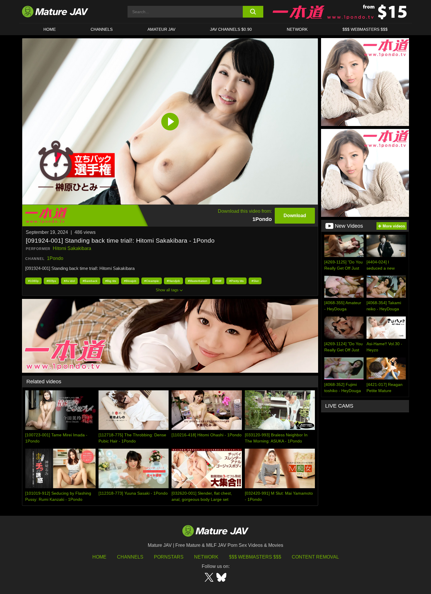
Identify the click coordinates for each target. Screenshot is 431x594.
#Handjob (173, 280)
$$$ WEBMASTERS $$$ (365, 29)
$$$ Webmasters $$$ (255, 556)
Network (297, 29)
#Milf (218, 280)
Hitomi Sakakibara (72, 248)
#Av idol (69, 280)
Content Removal (315, 556)
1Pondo (55, 258)
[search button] (253, 12)
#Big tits (110, 280)
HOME (49, 29)
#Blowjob (130, 280)
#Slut (255, 280)
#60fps (51, 280)
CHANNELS (102, 29)
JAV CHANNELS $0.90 (231, 29)
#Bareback (90, 280)
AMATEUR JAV (161, 29)
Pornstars (169, 556)
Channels (130, 556)
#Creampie (151, 280)
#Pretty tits (236, 280)
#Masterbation (197, 280)
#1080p (33, 280)
